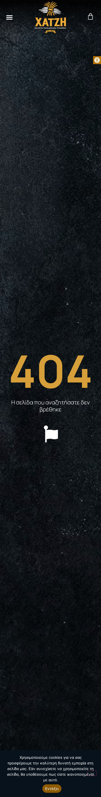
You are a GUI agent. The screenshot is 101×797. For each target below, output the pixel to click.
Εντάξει (52, 788)
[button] (97, 60)
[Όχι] (92, 773)
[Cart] (92, 16)
